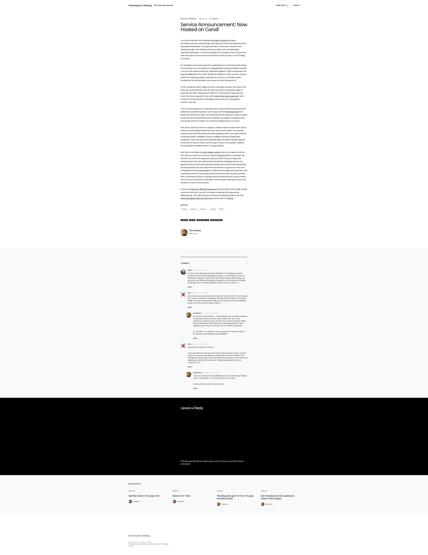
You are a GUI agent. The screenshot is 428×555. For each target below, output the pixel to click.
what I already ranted (211, 152)
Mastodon (137, 544)
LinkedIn (157, 544)
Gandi (214, 68)
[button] (282, 5)
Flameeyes (195, 230)
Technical (192, 19)
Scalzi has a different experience (203, 189)
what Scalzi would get (229, 96)
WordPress (216, 220)
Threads (130, 544)
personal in (202, 220)
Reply (190, 287)
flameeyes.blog (231, 111)
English (184, 19)
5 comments (214, 19)
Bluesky (144, 544)
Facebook (151, 544)
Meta (192, 220)
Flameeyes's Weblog (140, 5)
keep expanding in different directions (197, 198)
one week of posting (219, 40)
